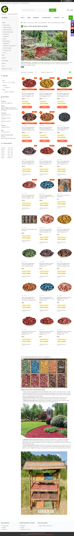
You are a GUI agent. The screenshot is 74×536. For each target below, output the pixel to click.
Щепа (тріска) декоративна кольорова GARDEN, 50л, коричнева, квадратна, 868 (28, 129)
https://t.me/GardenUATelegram (8, 138)
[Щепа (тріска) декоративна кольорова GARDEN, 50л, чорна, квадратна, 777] (64, 117)
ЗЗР (63, 17)
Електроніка (6, 34)
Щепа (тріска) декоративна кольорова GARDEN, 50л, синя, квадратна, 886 (46, 196)
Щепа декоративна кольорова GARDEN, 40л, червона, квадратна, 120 (64, 299)
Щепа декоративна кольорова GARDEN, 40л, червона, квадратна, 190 (64, 333)
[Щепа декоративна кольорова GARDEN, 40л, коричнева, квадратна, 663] (47, 253)
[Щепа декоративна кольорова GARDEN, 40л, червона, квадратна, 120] (64, 287)
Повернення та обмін (7, 68)
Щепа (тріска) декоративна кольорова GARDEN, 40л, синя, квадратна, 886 (46, 299)
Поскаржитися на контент (36, 534)
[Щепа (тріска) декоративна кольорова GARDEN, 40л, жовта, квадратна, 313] (64, 219)
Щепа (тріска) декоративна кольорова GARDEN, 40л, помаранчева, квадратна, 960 (29, 299)
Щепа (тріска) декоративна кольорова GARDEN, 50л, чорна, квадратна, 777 (63, 129)
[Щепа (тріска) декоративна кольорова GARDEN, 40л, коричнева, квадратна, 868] (64, 253)
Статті (3, 66)
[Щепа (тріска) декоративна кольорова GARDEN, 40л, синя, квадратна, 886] (47, 287)
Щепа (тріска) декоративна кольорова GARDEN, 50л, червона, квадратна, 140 (45, 162)
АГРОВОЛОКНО (46, 17)
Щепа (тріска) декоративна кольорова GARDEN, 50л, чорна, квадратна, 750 (63, 162)
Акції (4, 52)
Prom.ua (44, 533)
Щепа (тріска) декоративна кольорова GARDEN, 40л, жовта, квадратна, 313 (63, 231)
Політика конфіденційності (47, 534)
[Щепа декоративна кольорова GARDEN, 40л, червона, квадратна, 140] (47, 321)
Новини (3, 63)
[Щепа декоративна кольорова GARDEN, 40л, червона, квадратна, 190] (64, 321)
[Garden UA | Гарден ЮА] (11, 9)
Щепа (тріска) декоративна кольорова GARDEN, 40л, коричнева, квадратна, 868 (63, 265)
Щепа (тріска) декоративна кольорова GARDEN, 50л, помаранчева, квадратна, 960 (46, 129)
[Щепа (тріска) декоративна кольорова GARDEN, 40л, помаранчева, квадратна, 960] (29, 287)
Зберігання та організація (9, 45)
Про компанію (6, 525)
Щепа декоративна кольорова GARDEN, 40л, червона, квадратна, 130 (29, 333)
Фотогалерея (5, 60)
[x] (23, 67)
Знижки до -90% (7, 50)
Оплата (22, 527)
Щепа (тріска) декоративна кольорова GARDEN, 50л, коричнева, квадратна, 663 (28, 162)
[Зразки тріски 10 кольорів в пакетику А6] (64, 185)
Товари (3, 22)
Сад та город (6, 25)
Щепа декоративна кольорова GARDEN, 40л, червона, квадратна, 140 (46, 333)
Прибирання (6, 43)
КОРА (22, 17)
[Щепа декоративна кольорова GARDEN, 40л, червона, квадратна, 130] (29, 321)
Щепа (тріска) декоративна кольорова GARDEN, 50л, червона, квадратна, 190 (28, 196)
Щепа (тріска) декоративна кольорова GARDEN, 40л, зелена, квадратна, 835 (28, 265)
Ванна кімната (6, 41)
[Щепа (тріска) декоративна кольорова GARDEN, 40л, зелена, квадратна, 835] (29, 253)
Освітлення (6, 36)
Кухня (4, 38)
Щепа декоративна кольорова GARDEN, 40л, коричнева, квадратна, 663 (46, 265)
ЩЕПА (29, 17)
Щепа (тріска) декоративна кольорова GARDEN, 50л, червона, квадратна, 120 (45, 231)
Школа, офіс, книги (7, 29)
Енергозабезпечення (8, 32)
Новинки (4, 57)
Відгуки (4, 527)
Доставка (23, 525)
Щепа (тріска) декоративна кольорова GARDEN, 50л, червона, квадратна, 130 (28, 95)
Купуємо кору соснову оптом (45, 525)
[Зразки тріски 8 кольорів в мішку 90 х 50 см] (29, 219)
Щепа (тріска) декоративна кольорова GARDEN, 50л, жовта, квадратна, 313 (45, 95)
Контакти (4, 529)
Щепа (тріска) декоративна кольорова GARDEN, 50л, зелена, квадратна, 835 (63, 95)
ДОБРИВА (57, 17)
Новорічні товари (7, 27)
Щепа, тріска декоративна (41, 22)
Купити (27, 107)
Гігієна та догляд (7, 48)
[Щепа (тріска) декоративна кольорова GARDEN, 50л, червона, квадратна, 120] (47, 219)
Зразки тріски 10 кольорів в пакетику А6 (63, 196)
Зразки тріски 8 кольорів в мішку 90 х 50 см (29, 230)
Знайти (52, 10)
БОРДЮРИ (36, 17)
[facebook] (21, 67)
